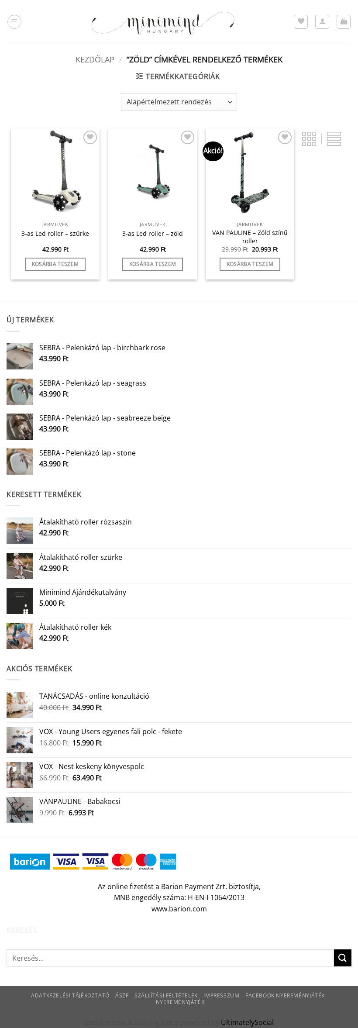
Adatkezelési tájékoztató (70, 995)
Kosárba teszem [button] (55, 264)
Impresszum (221, 995)
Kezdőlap (95, 59)
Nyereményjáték (180, 1002)
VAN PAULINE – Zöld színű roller (250, 237)
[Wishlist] (301, 22)
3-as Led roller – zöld (152, 234)
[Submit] (342, 957)
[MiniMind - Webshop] (163, 22)
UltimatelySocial (247, 1022)
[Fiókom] (322, 22)
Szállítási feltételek (166, 995)
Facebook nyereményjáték (285, 995)
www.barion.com (179, 909)
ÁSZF (121, 995)
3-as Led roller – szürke (55, 234)
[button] (14, 22)
